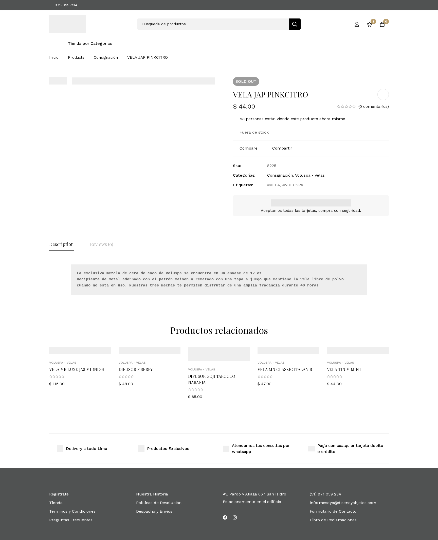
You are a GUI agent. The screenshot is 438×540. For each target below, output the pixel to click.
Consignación (106, 57)
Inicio (54, 57)
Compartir (282, 148)
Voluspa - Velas (310, 175)
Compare (249, 148)
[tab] (61, 244)
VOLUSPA (294, 184)
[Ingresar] (357, 24)
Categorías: (244, 175)
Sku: (237, 165)
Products (76, 57)
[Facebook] (225, 517)
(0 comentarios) (373, 106)
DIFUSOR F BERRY (136, 369)
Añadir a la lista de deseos (383, 94)
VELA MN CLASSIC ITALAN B (285, 369)
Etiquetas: (243, 184)
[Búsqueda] (295, 24)
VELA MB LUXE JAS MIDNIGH (76, 369)
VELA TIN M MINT (344, 369)
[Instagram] (234, 517)
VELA (275, 184)
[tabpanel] (219, 281)
